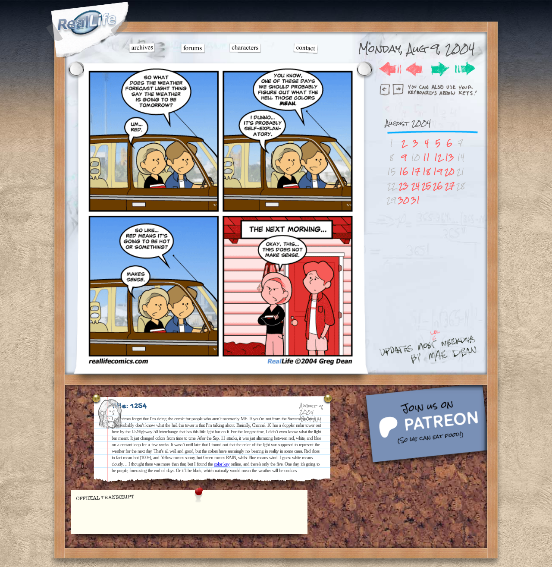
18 (426, 171)
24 (415, 186)
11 (426, 157)
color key (221, 463)
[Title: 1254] (220, 365)
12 (438, 157)
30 (403, 200)
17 (415, 171)
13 (449, 157)
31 (415, 200)
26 (438, 186)
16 (403, 171)
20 (450, 171)
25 (426, 186)
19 (437, 171)
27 (450, 186)
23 (404, 186)
